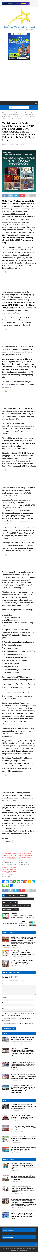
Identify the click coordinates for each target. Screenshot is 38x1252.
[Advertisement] (19, 81)
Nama (4, 997)
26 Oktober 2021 (8, 144)
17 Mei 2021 (14, 966)
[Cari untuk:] (19, 107)
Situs (3, 1008)
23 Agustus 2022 (16, 956)
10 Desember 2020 (7, 947)
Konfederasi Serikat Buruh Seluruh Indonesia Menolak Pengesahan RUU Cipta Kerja (23, 1127)
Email (4, 1003)
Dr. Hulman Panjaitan (11, 899)
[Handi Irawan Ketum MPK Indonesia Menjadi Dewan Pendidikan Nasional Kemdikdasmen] (5, 1178)
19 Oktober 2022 (16, 1142)
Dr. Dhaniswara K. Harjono (16, 895)
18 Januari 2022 (15, 1153)
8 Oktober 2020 (16, 1110)
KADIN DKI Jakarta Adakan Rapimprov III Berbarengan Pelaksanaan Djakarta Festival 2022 (22, 952)
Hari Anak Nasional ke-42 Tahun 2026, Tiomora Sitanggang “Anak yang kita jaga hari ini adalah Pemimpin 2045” (23, 1076)
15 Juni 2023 (15, 1170)
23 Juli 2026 (15, 1069)
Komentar (5, 984)
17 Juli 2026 (14, 1094)
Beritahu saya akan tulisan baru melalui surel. (19, 1023)
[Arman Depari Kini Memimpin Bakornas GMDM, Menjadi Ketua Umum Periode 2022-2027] (5, 1117)
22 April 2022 (15, 1120)
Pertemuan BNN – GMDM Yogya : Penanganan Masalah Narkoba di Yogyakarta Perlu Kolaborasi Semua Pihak (23, 1166)
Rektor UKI (7, 909)
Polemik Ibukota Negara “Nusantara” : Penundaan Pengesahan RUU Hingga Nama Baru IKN (23, 1149)
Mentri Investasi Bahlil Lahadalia (16, 906)
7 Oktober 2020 (15, 1131)
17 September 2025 (16, 1220)
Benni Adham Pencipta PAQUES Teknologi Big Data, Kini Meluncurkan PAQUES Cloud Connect (23, 1106)
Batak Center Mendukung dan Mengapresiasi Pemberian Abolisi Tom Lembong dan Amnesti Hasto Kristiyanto (22, 1189)
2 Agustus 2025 (16, 1193)
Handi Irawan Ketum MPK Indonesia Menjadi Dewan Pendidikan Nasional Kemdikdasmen (23, 1177)
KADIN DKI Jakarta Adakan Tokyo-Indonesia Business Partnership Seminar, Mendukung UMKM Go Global (22, 1215)
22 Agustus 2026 (16, 1043)
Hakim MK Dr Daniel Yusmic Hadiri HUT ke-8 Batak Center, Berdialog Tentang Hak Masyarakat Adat (22, 1039)
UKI (16, 909)
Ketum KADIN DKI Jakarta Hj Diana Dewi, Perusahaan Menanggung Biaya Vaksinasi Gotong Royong (22, 962)
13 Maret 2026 (15, 1181)
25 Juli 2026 (15, 1057)
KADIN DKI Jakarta (9, 902)
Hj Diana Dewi (28, 899)
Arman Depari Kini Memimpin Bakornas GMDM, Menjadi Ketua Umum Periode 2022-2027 (22, 1117)
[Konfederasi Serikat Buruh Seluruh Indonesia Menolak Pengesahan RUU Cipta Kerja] (5, 1128)
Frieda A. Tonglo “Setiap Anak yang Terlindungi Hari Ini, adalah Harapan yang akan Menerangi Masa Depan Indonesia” (23, 1065)
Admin (18, 144)
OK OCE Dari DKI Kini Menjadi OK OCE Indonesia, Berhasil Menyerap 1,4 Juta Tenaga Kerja (23, 1138)
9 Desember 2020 (16, 1207)
